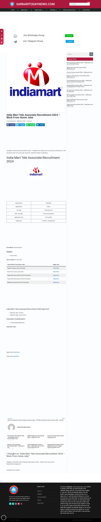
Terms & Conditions (41, 497)
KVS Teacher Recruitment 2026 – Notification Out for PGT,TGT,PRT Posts (15, 437)
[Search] (91, 54)
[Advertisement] (44, 22)
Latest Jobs (24, 9)
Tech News (52, 9)
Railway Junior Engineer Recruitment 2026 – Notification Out (15, 446)
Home (12, 9)
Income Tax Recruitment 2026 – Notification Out (79, 72)
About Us (39, 491)
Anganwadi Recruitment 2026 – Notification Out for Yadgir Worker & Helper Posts (55, 446)
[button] (11, 124)
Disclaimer (39, 494)
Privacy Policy (86, 9)
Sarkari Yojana (38, 9)
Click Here (17, 352)
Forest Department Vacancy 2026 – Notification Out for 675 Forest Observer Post (35, 446)
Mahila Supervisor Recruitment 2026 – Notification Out (35, 436)
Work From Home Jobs (69, 9)
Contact (39, 500)
